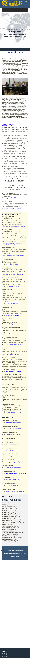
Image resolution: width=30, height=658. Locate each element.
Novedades (5, 655)
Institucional (5, 653)
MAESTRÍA (4, 656)
